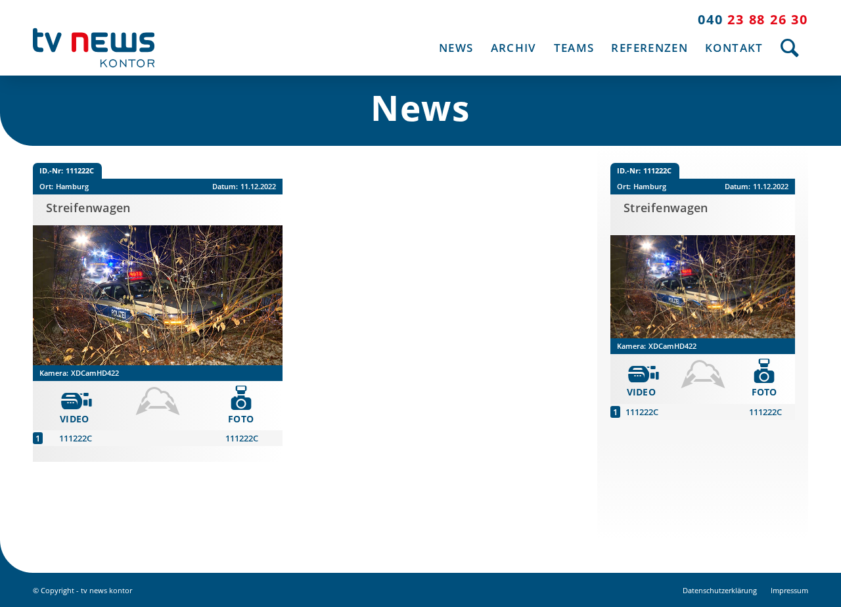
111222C (75, 438)
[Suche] (790, 48)
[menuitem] (456, 48)
